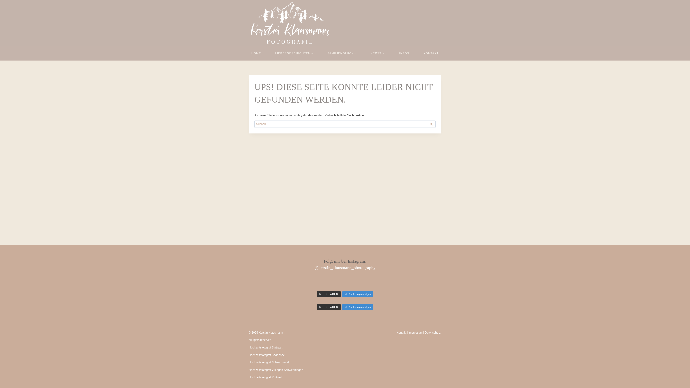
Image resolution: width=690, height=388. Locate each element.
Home (256, 53)
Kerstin (378, 53)
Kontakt (431, 53)
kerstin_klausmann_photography (347, 267)
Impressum (415, 332)
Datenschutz (433, 332)
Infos (404, 53)
